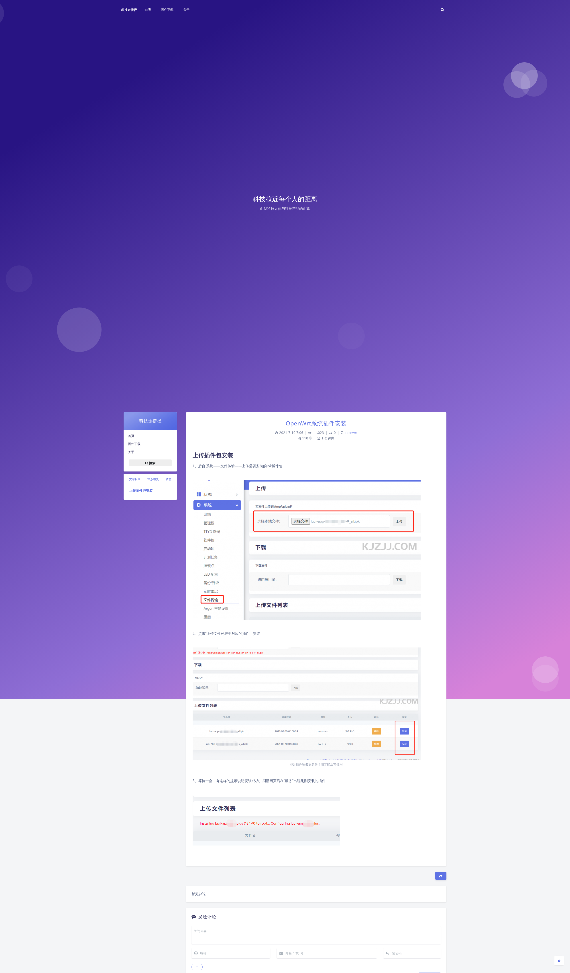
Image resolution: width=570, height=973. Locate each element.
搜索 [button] (151, 463)
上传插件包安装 (141, 490)
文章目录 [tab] (135, 479)
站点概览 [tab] (153, 479)
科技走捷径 (129, 10)
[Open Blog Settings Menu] (559, 960)
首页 (131, 436)
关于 (131, 452)
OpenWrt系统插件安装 (316, 423)
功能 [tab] (168, 479)
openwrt (350, 433)
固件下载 (134, 444)
